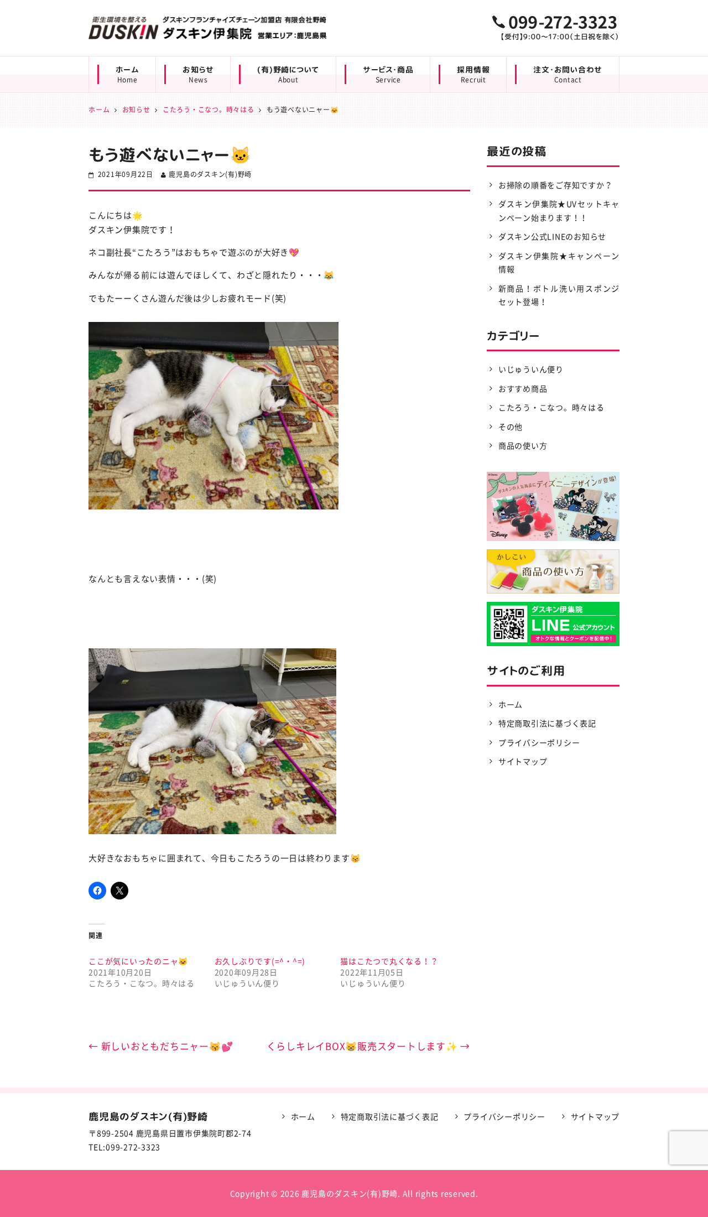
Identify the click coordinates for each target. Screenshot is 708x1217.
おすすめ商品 (523, 388)
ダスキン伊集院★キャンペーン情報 (559, 262)
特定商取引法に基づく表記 (547, 723)
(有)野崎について (288, 74)
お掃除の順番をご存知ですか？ (555, 184)
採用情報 (473, 74)
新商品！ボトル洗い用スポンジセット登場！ (559, 295)
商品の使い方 (523, 445)
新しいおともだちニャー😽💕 (160, 1046)
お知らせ (198, 74)
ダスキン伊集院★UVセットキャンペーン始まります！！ (559, 210)
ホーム (127, 74)
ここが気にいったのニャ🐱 (138, 960)
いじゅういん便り (531, 369)
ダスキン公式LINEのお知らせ (552, 236)
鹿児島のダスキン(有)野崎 (210, 174)
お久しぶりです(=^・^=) (260, 960)
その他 (510, 426)
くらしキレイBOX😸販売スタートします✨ (369, 1046)
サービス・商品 (388, 74)
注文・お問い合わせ (567, 74)
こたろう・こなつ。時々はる (551, 407)
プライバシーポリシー (539, 742)
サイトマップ (523, 761)
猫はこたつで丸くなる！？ (389, 960)
